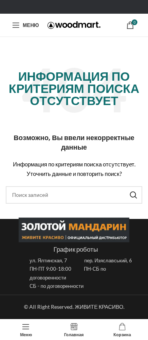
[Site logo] (74, 25)
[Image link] (74, 229)
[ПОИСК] (133, 195)
